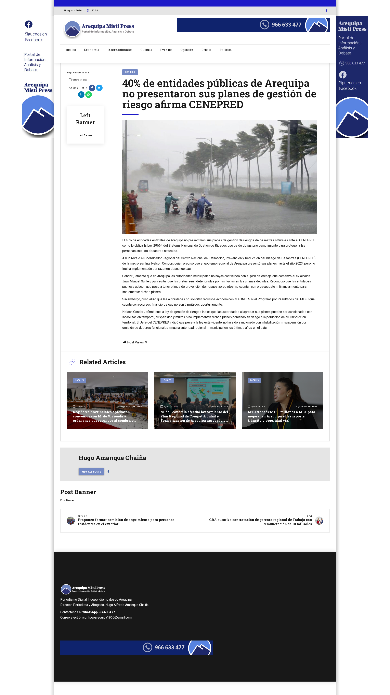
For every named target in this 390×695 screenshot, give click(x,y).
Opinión (187, 50)
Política (226, 50)
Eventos (166, 50)
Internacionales (119, 50)
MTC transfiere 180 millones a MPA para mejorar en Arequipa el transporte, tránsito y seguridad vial (281, 416)
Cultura (146, 50)
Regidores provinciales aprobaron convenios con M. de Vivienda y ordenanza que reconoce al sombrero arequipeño (103, 418)
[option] (219, 177)
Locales (70, 50)
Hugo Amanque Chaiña (78, 72)
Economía (91, 50)
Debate (206, 50)
